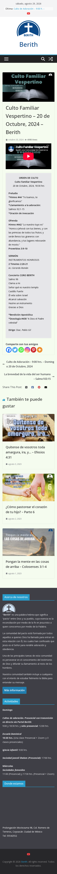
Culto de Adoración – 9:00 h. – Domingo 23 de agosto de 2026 (30, 10)
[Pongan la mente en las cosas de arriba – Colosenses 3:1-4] (28, 530)
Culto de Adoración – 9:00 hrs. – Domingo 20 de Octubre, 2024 (30, 364)
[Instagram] (27, 350)
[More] (39, 350)
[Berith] (9, 605)
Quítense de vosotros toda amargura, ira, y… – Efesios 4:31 (25, 452)
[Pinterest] (33, 350)
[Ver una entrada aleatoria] (50, 59)
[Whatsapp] (21, 350)
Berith (28, 44)
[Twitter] (15, 350)
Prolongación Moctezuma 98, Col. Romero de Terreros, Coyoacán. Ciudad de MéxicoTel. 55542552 (26, 831)
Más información (14, 690)
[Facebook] (9, 350)
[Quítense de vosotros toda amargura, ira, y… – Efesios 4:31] (28, 416)
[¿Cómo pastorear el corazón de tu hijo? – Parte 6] (28, 476)
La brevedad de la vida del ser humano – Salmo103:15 (27, 376)
